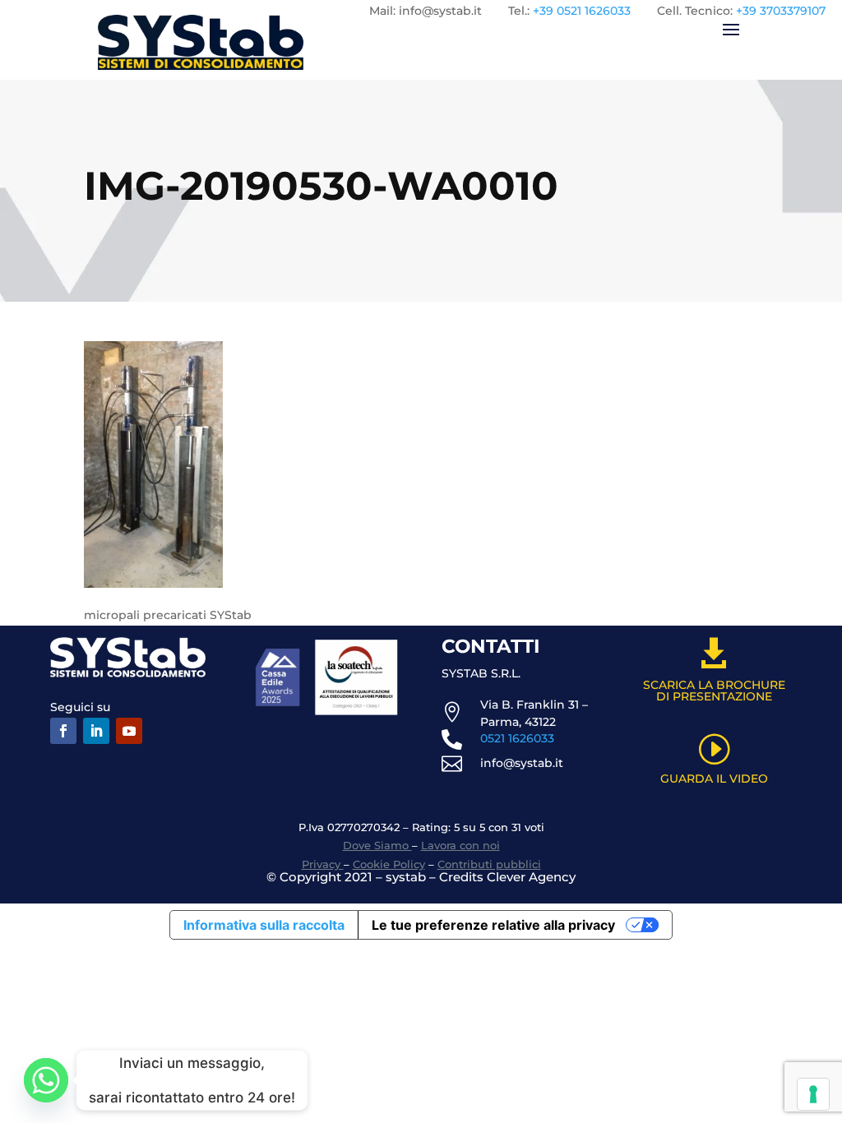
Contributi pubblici (489, 864)
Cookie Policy (389, 864)
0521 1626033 (517, 738)
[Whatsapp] (46, 1080)
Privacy (323, 864)
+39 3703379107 (781, 10)
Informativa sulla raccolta (264, 925)
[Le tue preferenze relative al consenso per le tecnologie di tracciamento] (813, 1094)
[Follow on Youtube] (129, 731)
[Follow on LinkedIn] (96, 731)
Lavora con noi (460, 845)
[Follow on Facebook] (63, 731)
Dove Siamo (377, 845)
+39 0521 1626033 (582, 10)
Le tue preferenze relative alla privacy (493, 925)
